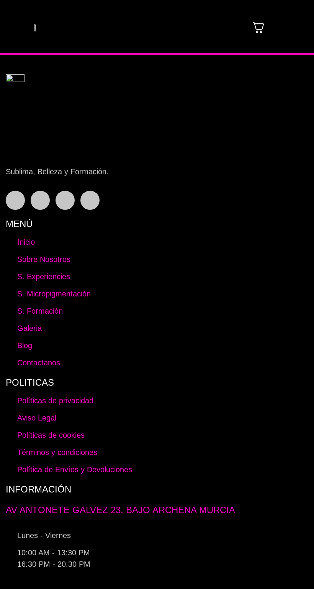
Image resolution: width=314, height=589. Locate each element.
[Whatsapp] (65, 200)
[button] (215, 27)
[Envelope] (90, 200)
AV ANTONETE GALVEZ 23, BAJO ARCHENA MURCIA (120, 510)
